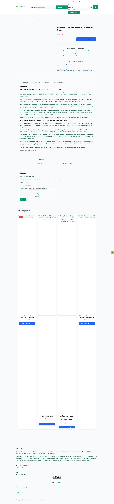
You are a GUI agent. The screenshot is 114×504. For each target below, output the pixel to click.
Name (22, 182)
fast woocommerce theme (66, 70)
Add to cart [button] (25, 323)
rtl (67, 72)
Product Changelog (21, 474)
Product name (24, 188)
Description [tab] (25, 82)
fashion (58, 70)
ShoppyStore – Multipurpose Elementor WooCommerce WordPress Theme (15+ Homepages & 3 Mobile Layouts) (67, 418)
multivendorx (90, 70)
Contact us (19, 463)
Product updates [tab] (58, 82)
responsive (63, 72)
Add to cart (86, 39)
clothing (69, 69)
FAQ (17, 470)
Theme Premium (81, 72)
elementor (89, 69)
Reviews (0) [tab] (48, 82)
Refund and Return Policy (22, 465)
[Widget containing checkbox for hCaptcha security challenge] (30, 194)
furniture (74, 70)
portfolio (58, 72)
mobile (78, 70)
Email (22, 185)
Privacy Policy (19, 467)
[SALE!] (47, 314)
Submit (23, 199)
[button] (77, 4)
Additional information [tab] (36, 82)
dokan (73, 69)
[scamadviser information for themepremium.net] (57, 487)
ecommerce (78, 69)
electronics (84, 69)
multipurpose (84, 70)
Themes (63, 69)
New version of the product (28, 191)
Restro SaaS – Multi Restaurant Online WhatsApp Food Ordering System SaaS (47, 416)
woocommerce (71, 72)
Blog (17, 472)
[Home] (16, 20)
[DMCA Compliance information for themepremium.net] (57, 477)
